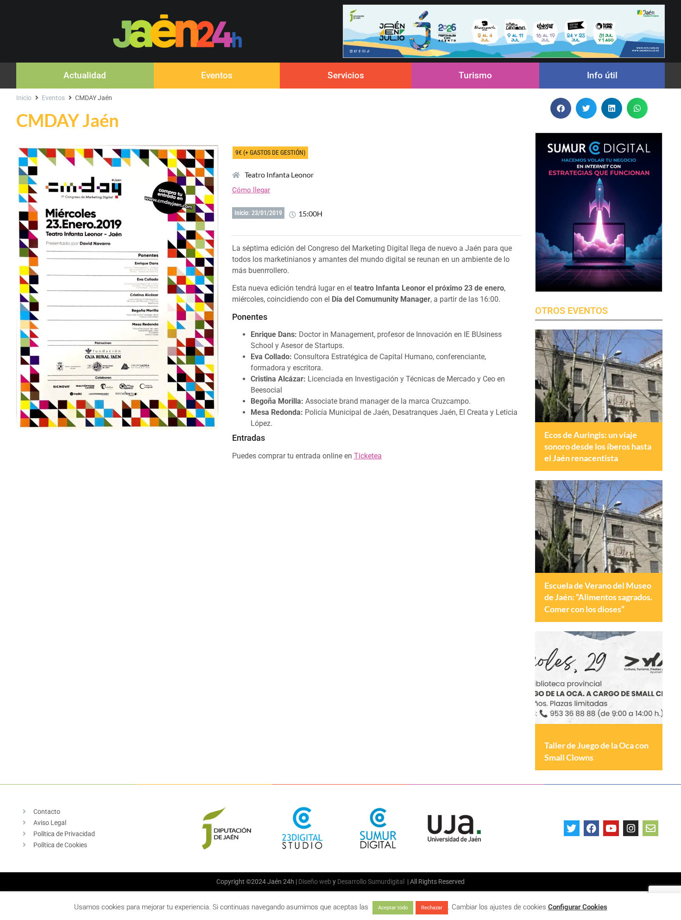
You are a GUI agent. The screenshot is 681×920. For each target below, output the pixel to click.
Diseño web (314, 881)
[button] (560, 108)
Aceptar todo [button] (393, 908)
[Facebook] (591, 828)
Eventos (217, 75)
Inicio (24, 98)
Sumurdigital (386, 881)
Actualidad (84, 75)
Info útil (602, 75)
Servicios (346, 75)
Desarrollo (351, 881)
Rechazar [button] (431, 908)
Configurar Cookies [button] (577, 907)
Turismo (475, 75)
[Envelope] (650, 828)
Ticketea (368, 455)
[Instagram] (631, 828)
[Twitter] (572, 828)
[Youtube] (611, 828)
